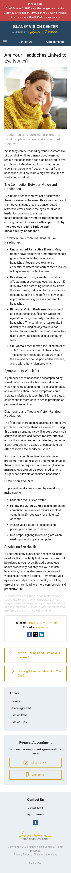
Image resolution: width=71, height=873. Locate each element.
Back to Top (35, 863)
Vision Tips (42, 627)
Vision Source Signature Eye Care (35, 835)
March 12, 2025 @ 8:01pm (43, 622)
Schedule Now (38, 762)
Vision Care (19, 715)
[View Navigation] (6, 42)
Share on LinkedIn (41, 634)
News (16, 701)
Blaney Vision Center (40, 846)
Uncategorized (21, 708)
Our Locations (36, 807)
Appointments (55, 42)
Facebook (35, 822)
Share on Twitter (35, 634)
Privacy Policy (21, 854)
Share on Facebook (29, 634)
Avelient (52, 854)
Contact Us (25, 42)
